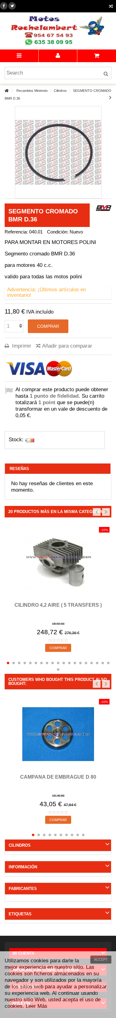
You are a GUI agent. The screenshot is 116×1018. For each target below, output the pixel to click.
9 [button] (52, 663)
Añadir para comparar (67, 346)
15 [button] (86, 663)
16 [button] (91, 663)
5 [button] (30, 663)
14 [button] (80, 663)
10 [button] (58, 663)
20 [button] (58, 669)
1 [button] (8, 663)
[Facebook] (3, 6)
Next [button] (106, 512)
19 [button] (108, 663)
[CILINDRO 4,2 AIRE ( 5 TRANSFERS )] (58, 562)
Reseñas (19, 468)
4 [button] (25, 663)
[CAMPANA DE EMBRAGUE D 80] (58, 734)
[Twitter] (12, 6)
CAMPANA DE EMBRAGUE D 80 (58, 777)
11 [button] (63, 663)
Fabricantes (23, 888)
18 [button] (102, 663)
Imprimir (21, 346)
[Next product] (110, 97)
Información (23, 867)
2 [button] (13, 663)
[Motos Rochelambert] (58, 30)
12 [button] (69, 663)
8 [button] (47, 663)
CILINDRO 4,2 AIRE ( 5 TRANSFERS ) (58, 605)
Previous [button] (97, 512)
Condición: (57, 231)
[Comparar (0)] (111, 7)
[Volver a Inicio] (6, 91)
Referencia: (16, 231)
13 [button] (75, 663)
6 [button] (36, 663)
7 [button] (41, 663)
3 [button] (19, 663)
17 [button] (97, 663)
